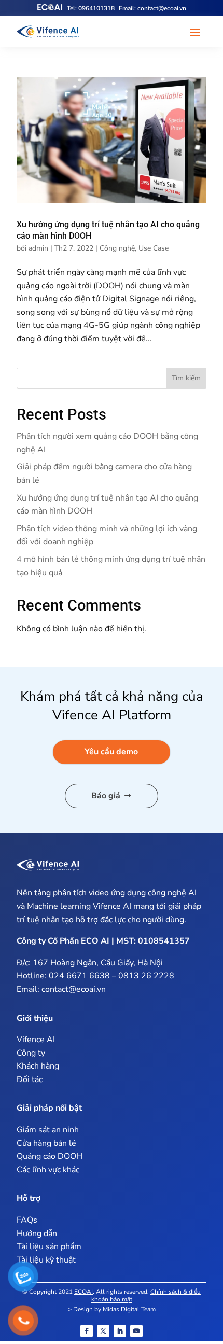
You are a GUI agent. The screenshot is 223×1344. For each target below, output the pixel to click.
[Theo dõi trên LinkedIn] (120, 1331)
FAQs (27, 1220)
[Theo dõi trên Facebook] (86, 1331)
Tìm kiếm (186, 378)
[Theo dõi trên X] (103, 1331)
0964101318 (91, 8)
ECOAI (83, 1291)
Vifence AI (112, 906)
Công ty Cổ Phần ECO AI (63, 941)
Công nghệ (117, 248)
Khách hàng (38, 1066)
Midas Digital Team (129, 1309)
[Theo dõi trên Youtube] (136, 1331)
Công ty (31, 1053)
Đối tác (30, 1079)
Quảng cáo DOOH (49, 1156)
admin (38, 248)
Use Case (153, 248)
